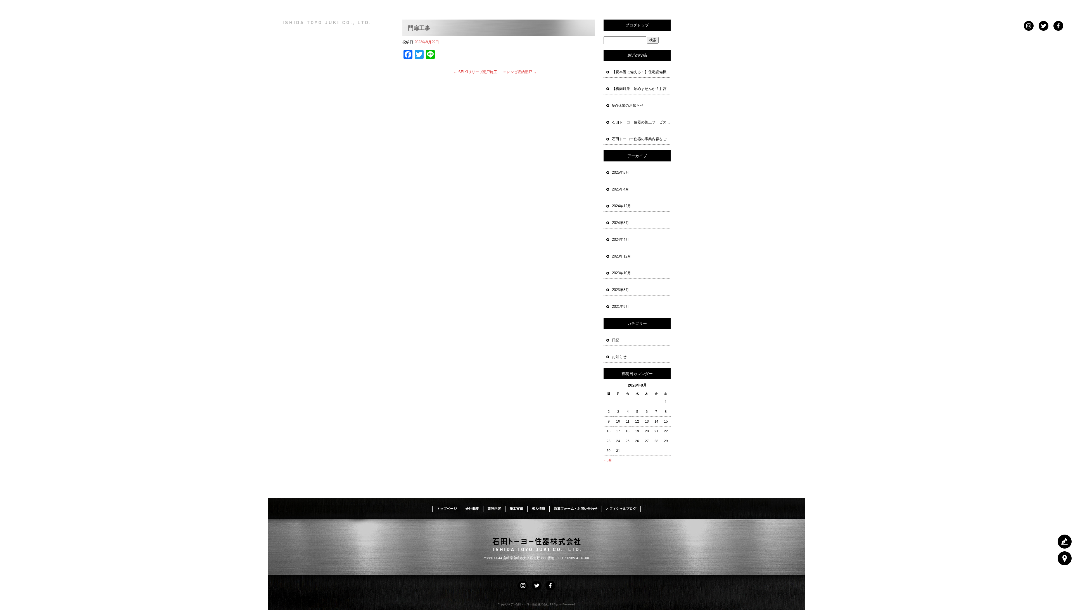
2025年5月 (620, 172)
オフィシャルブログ (621, 509)
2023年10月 (621, 273)
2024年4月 (620, 239)
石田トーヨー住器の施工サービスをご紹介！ (641, 122)
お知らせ (619, 357)
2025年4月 (620, 189)
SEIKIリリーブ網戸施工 (475, 72)
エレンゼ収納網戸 (520, 72)
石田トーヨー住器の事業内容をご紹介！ (641, 139)
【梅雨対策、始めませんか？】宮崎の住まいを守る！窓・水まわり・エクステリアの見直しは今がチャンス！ (641, 89)
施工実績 (683, 7)
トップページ (574, 7)
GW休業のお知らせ (628, 105)
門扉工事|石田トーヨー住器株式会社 (772, 38)
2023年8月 (620, 290)
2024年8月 (620, 223)
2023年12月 (621, 256)
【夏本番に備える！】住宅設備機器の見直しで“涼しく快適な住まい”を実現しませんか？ (641, 72)
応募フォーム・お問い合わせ (771, 7)
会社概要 (610, 7)
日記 (615, 340)
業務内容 (647, 7)
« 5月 (608, 460)
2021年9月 (620, 306)
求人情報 (719, 7)
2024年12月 (621, 206)
